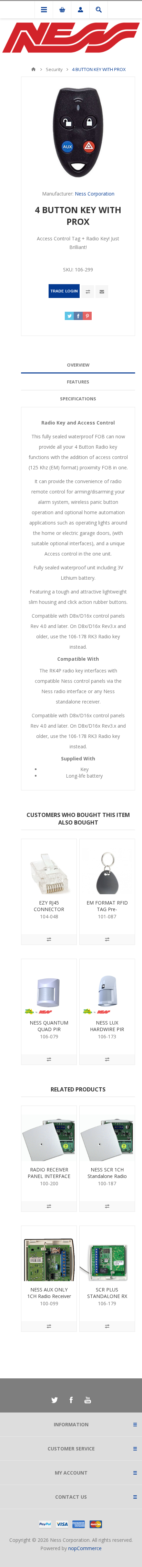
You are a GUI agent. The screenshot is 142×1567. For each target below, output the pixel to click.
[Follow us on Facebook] (71, 1400)
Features (78, 382)
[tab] (78, 365)
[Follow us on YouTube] (87, 1400)
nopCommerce (85, 1548)
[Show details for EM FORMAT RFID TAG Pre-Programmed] (107, 866)
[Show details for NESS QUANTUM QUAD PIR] (49, 986)
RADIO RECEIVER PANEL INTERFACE (49, 1172)
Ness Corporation (94, 193)
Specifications (78, 399)
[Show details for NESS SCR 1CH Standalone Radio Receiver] (107, 1133)
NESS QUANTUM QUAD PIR (49, 1025)
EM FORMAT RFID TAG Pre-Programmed (107, 909)
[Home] (33, 69)
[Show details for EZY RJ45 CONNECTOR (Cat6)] (49, 866)
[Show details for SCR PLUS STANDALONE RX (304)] (107, 1253)
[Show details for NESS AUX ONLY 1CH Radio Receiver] (49, 1253)
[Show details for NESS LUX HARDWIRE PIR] (107, 986)
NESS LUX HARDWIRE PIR (107, 1025)
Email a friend (101, 291)
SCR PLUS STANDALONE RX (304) (107, 1296)
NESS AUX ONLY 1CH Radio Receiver (49, 1292)
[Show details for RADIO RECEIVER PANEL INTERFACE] (49, 1133)
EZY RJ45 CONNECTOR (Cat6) (49, 909)
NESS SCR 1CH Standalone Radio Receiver (107, 1176)
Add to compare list (87, 291)
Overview (78, 365)
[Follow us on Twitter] (54, 1400)
